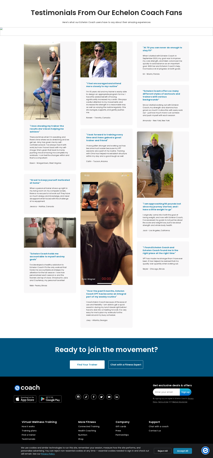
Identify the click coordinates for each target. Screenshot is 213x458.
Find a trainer (29, 434)
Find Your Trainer (87, 364)
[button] (106, 32)
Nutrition (82, 434)
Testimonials (28, 439)
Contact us (155, 430)
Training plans (29, 430)
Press (118, 430)
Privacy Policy (48, 453)
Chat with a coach (159, 426)
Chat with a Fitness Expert (125, 364)
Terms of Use (163, 402)
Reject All (163, 450)
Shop (80, 439)
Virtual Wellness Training (39, 422)
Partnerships (122, 434)
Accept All (182, 450)
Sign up (185, 392)
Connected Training (88, 426)
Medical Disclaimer (179, 402)
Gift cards (121, 426)
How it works (28, 426)
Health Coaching (87, 430)
